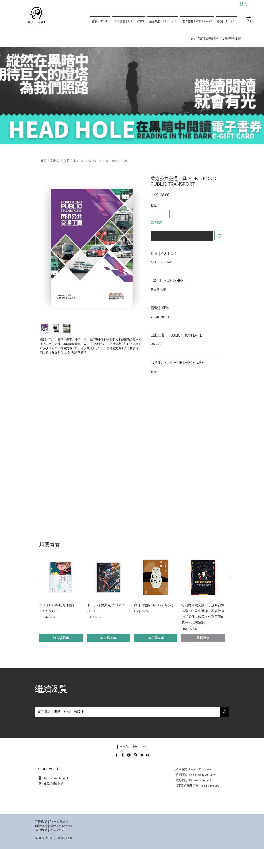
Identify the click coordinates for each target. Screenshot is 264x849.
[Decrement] (154, 214)
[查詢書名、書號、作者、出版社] (224, 712)
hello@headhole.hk (56, 778)
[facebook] (116, 755)
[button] (248, 19)
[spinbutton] (160, 214)
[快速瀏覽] (61, 577)
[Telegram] (141, 755)
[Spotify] (147, 755)
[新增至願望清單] (219, 235)
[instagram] (123, 755)
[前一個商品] (33, 577)
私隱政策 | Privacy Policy (51, 822)
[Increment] (166, 214)
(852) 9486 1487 (53, 783)
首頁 (43, 161)
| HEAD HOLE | (132, 746)
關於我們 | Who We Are (51, 830)
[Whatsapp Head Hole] (135, 755)
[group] (132, 598)
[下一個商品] (230, 577)
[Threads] (129, 755)
